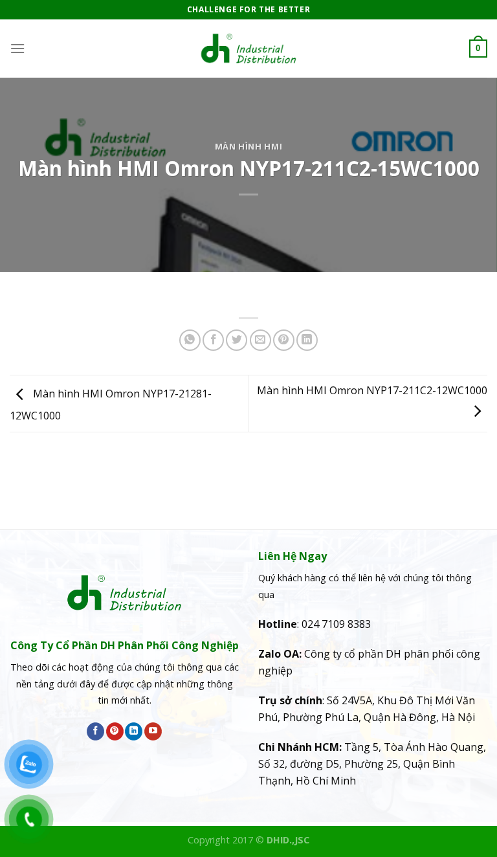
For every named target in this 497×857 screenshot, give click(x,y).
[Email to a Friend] (260, 340)
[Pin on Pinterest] (283, 340)
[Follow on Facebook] (95, 731)
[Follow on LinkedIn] (133, 731)
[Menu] (17, 48)
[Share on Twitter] (236, 340)
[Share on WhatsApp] (190, 340)
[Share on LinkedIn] (307, 340)
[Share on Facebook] (213, 340)
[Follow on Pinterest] (115, 731)
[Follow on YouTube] (153, 731)
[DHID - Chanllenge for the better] (248, 48)
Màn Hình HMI (249, 146)
